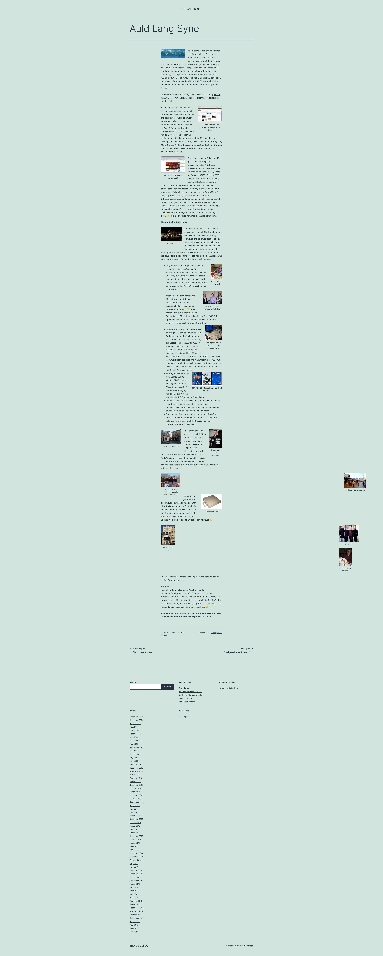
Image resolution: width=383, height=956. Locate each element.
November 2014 (136, 857)
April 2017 (134, 809)
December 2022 (136, 741)
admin (165, 635)
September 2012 (137, 918)
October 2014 (135, 860)
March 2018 (135, 792)
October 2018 (135, 788)
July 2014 (134, 863)
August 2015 (135, 843)
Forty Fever (184, 688)
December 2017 (136, 795)
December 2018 (136, 785)
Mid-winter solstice (187, 702)
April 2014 (134, 867)
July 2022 (134, 744)
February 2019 (136, 778)
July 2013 (134, 887)
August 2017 (135, 805)
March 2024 (135, 730)
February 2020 (136, 764)
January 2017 (135, 816)
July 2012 (134, 925)
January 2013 (135, 904)
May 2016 (134, 829)
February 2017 (136, 812)
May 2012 (134, 932)
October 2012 (135, 915)
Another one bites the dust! (190, 691)
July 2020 (134, 758)
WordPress (248, 946)
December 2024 (136, 720)
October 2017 (135, 799)
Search (133, 682)
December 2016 (136, 819)
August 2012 (135, 921)
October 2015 (135, 840)
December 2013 (136, 874)
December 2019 (136, 768)
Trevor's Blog (191, 9)
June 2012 (134, 928)
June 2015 (134, 846)
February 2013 (136, 901)
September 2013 (137, 881)
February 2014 (136, 870)
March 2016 (135, 833)
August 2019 (135, 775)
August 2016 (135, 826)
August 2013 (135, 884)
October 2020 (136, 754)
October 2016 (135, 822)
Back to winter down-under (190, 695)
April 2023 (134, 737)
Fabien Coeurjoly (169, 78)
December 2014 (136, 853)
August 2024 (135, 723)
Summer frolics (185, 698)
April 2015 (134, 850)
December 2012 (136, 908)
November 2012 (136, 911)
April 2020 (134, 761)
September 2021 (137, 747)
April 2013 (134, 898)
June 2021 (134, 751)
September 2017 (136, 802)
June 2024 (134, 727)
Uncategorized (216, 633)
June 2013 (134, 891)
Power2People (212, 192)
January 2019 (135, 781)
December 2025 (136, 717)
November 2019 (136, 771)
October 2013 (135, 877)
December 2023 (136, 734)
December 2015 (136, 836)
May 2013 (134, 894)
